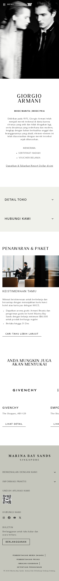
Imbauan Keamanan (28, 563)
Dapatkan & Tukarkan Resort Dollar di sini (29, 166)
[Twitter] (20, 518)
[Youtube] (14, 518)
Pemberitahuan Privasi (28, 559)
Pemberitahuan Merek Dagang (28, 555)
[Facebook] (9, 518)
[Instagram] (4, 518)
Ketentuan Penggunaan (29, 567)
